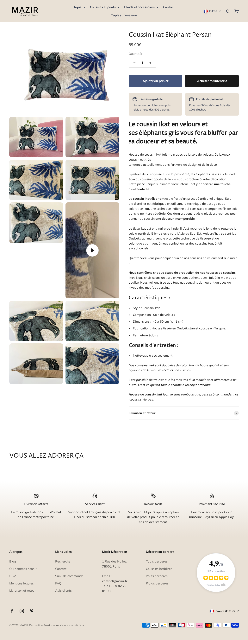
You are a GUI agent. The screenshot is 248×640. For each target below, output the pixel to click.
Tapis (77, 7)
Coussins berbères (159, 569)
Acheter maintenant (212, 81)
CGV (12, 576)
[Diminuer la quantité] (134, 62)
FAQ (58, 583)
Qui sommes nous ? (23, 569)
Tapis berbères (157, 561)
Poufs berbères (157, 576)
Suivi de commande (69, 576)
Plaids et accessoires (139, 7)
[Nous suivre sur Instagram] (21, 611)
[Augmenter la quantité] (150, 62)
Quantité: (135, 54)
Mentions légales (21, 583)
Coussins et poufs (103, 7)
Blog (12, 561)
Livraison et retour (22, 590)
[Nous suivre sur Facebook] (12, 611)
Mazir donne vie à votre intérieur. (64, 625)
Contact (169, 7)
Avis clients (63, 590)
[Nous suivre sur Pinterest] (31, 611)
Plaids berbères (157, 583)
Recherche (62, 561)
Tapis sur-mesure (124, 15)
